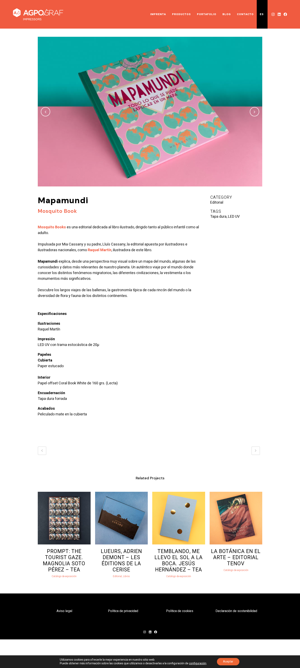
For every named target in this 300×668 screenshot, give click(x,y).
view (64, 517)
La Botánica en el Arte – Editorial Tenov (236, 558)
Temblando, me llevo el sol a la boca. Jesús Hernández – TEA (178, 561)
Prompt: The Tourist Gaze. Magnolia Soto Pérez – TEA (64, 561)
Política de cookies (179, 611)
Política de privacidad (123, 611)
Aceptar (228, 661)
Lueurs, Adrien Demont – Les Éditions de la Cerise (121, 561)
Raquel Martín (99, 250)
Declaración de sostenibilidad (236, 611)
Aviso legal (64, 611)
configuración (197, 663)
